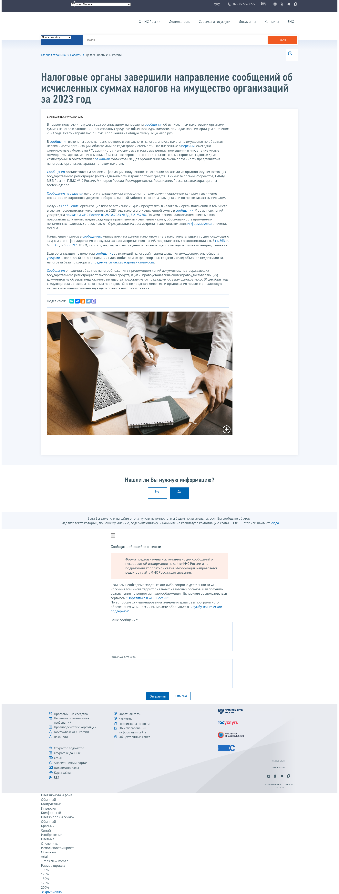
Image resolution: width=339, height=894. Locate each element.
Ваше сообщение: (124, 620)
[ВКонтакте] (77, 301)
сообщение (70, 206)
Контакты (272, 21)
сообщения (153, 124)
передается (74, 193)
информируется (199, 223)
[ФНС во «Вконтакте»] (275, 4)
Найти (282, 39)
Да (179, 491)
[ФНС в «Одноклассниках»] (282, 4)
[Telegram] (88, 301)
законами (102, 159)
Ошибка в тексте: (124, 657)
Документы (247, 21)
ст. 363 (220, 241)
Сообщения (56, 172)
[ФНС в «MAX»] (295, 4)
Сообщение (56, 193)
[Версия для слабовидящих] (218, 4)
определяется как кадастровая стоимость (122, 262)
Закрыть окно (51, 892)
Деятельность (179, 21)
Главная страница (53, 55)
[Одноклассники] (82, 301)
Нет (157, 491)
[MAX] (93, 301)
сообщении (184, 210)
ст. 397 (72, 245)
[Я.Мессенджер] (71, 301)
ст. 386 (54, 245)
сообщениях (92, 236)
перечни (188, 146)
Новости (75, 55)
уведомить (55, 258)
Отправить (157, 696)
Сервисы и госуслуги (214, 21)
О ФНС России (149, 21)
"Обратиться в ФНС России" (147, 598)
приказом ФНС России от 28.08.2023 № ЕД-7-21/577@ (106, 215)
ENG (291, 21)
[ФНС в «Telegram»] (288, 4)
